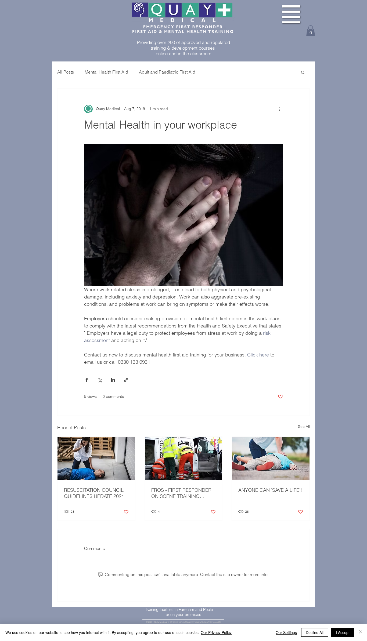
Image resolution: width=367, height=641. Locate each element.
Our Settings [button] (286, 632)
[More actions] (279, 109)
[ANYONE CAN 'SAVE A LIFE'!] (271, 458)
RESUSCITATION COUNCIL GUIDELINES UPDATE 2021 (94, 493)
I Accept (343, 632)
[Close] (360, 632)
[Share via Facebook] (86, 380)
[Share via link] (126, 380)
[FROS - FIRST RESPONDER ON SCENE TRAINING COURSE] (183, 458)
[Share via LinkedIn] (113, 380)
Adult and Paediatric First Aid (167, 72)
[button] (291, 14)
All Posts (65, 72)
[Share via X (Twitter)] (99, 380)
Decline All (314, 632)
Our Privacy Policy (216, 632)
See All (304, 426)
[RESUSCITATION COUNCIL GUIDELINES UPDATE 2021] (96, 458)
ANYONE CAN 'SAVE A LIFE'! (270, 490)
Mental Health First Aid (106, 72)
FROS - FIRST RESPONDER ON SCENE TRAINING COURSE (181, 493)
